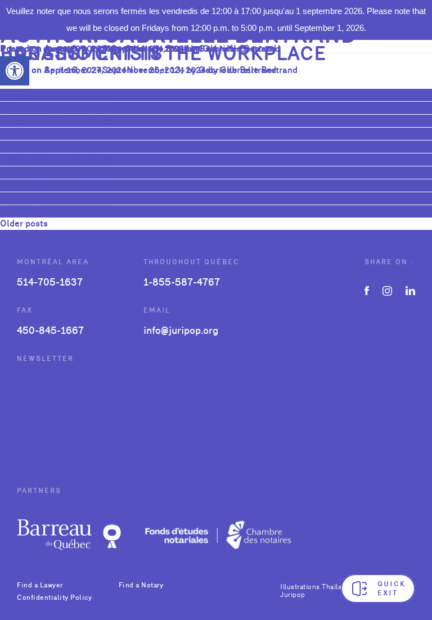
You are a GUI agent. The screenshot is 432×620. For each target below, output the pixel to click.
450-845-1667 (50, 330)
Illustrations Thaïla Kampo (323, 587)
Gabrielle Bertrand (237, 70)
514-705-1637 (50, 282)
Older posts (24, 223)
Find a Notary (141, 585)
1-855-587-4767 (181, 282)
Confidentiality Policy (54, 597)
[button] (14, 70)
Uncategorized (80, 94)
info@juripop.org (180, 330)
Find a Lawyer (40, 585)
